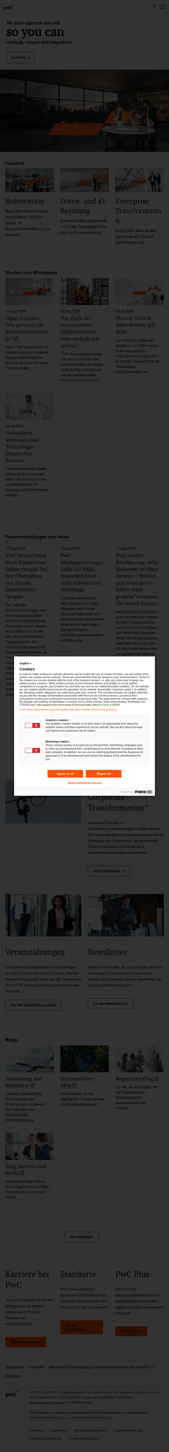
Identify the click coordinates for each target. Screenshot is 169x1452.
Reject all (104, 773)
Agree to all (65, 773)
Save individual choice (84, 783)
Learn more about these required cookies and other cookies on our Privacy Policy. (68, 709)
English (24, 663)
